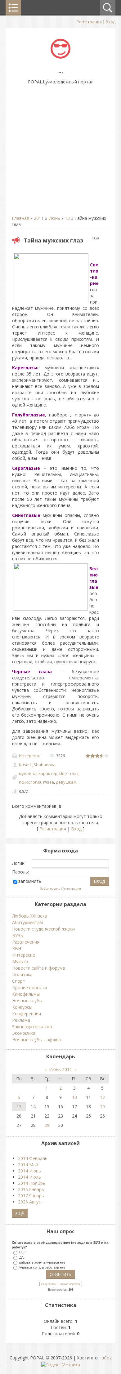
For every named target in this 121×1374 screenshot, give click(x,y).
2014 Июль (29, 1177)
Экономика (23, 1033)
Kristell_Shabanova (37, 764)
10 (74, 1097)
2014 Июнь (29, 1171)
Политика (22, 974)
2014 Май (28, 1164)
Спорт (18, 981)
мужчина (28, 773)
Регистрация (89, 21)
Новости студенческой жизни (43, 929)
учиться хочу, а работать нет (42, 1267)
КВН (16, 948)
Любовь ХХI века (29, 916)
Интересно (30, 755)
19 (102, 1106)
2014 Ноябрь (31, 1183)
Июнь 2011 (60, 1069)
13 (67, 218)
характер (47, 773)
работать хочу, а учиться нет (42, 1262)
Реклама (21, 1020)
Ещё (20, 1213)
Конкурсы (22, 1007)
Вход (110, 21)
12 (102, 1097)
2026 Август (30, 1202)
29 (46, 1125)
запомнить (29, 881)
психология (30, 782)
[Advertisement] (60, 153)
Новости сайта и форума (38, 968)
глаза (48, 782)
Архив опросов (70, 1284)
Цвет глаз (68, 773)
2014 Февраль (32, 1158)
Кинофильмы (26, 994)
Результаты (48, 1284)
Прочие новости (29, 987)
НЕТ (22, 1252)
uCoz (106, 1358)
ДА (21, 1257)
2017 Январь (31, 1195)
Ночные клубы (27, 1000)
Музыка (20, 961)
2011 (39, 218)
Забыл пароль (50, 889)
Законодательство (32, 1026)
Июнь (54, 218)
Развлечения (25, 942)
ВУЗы (18, 935)
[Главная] (60, 57)
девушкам (66, 782)
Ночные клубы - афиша (36, 1040)
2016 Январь (31, 1189)
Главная (20, 218)
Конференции (26, 1013)
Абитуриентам (27, 922)
